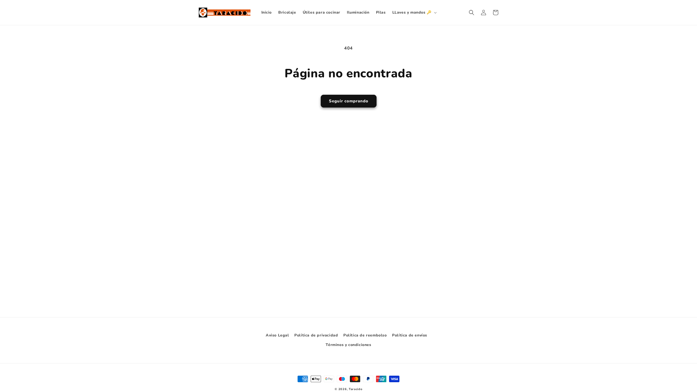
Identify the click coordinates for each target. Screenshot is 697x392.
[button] (414, 12)
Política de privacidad (316, 335)
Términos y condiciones (348, 344)
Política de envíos (409, 335)
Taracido (355, 389)
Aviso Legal (277, 335)
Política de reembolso (365, 335)
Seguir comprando (348, 101)
